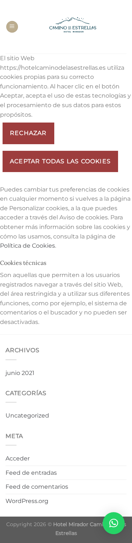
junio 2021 (20, 372)
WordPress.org (27, 501)
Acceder (18, 458)
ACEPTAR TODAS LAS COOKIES (60, 161)
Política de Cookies (27, 245)
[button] (114, 523)
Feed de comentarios (37, 486)
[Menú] (12, 27)
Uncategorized (27, 415)
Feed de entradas (31, 472)
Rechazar (28, 133)
